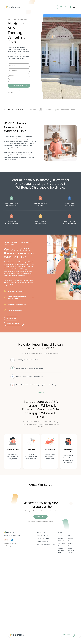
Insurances (70, 545)
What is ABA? (61, 540)
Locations (70, 543)
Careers (60, 545)
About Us (60, 535)
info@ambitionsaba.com (42, 541)
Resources (70, 540)
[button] (73, 7)
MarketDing (7, 546)
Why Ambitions (61, 543)
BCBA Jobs (70, 538)
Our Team (60, 548)
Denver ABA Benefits (61, 551)
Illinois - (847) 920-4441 (42, 535)
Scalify (14, 543)
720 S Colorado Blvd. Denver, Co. (44, 547)
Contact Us (60, 538)
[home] (13, 7)
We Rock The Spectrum (71, 551)
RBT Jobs (70, 535)
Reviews (70, 548)
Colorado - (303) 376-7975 (43, 538)
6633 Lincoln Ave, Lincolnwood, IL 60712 (46, 544)
